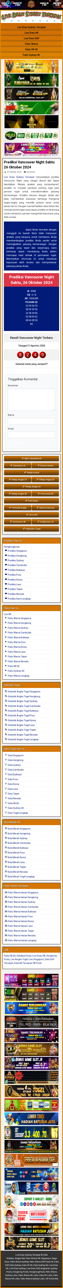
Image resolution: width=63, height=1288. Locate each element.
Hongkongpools (12, 546)
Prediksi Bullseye (16, 570)
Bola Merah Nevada (17, 872)
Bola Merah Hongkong (18, 833)
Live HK (7, 614)
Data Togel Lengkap (17, 813)
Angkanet (45, 1268)
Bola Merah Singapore (18, 828)
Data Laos (12, 789)
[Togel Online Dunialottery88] (31, 1160)
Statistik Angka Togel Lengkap (23, 739)
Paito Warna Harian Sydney (21, 902)
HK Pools (37, 963)
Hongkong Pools (20, 1272)
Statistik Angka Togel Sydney (22, 701)
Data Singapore (15, 755)
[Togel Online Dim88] (31, 80)
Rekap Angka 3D (46, 479)
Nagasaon (46, 1258)
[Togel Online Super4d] (31, 94)
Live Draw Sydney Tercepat (31, 27)
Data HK (49, 1261)
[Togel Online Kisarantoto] (31, 122)
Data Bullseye (14, 774)
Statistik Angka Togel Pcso (21, 715)
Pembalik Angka (19, 508)
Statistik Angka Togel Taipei (21, 730)
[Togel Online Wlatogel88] (31, 1077)
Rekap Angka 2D (33, 486)
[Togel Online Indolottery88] (31, 1188)
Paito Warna (31, 43)
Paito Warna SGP (37, 1261)
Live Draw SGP (31, 38)
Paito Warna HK (33, 1258)
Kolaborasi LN (46, 522)
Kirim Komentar (17, 443)
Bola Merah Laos (16, 862)
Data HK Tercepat (23, 963)
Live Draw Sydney (17, 1268)
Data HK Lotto (45, 1275)
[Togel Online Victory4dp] (31, 1008)
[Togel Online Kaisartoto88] (31, 1105)
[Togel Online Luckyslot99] (31, 1132)
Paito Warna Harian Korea (20, 921)
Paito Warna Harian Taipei (20, 931)
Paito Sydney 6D (31, 54)
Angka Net (20, 1258)
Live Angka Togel (19, 959)
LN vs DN (32, 515)
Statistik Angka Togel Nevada (22, 734)
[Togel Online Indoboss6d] (31, 994)
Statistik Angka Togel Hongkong (23, 696)
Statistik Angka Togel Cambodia (23, 706)
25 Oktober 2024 (14, 172)
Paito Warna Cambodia (19, 632)
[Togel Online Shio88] (31, 1229)
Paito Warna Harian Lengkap (22, 940)
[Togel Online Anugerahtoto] (31, 1174)
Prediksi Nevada (15, 594)
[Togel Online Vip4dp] (31, 1146)
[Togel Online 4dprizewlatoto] (31, 1091)
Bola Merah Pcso (16, 852)
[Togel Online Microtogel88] (31, 980)
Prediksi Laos (14, 584)
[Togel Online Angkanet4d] (31, 1202)
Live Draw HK (31, 32)
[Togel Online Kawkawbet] (31, 1022)
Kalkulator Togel (33, 529)
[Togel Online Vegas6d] (31, 1036)
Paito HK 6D (31, 49)
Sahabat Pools (23, 955)
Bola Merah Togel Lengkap (21, 876)
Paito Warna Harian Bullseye (21, 911)
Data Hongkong (15, 760)
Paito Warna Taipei (17, 656)
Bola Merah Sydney (17, 838)
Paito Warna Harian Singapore (22, 892)
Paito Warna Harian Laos (20, 926)
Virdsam (10, 1258)
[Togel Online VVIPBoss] (31, 66)
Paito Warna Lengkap (18, 675)
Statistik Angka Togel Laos (21, 725)
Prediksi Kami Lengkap (19, 598)
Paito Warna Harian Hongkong (22, 897)
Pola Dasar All (46, 494)
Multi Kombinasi (46, 508)
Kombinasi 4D (19, 522)
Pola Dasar (33, 501)
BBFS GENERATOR (33, 458)
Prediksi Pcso (14, 574)
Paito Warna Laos (16, 652)
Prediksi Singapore (17, 551)
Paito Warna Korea (17, 647)
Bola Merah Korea (16, 857)
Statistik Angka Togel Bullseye (22, 710)
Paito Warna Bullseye (18, 637)
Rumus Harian (46, 465)
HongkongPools (37, 1272)
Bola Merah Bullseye (17, 848)
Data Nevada (14, 798)
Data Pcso (12, 779)
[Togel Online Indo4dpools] (31, 1119)
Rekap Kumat (32, 472)
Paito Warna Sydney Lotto (33, 1278)
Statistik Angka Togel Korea (21, 720)
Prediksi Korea (14, 579)
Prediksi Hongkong (17, 555)
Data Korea (13, 784)
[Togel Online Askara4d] (31, 1049)
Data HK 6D (13, 803)
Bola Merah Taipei (16, 867)
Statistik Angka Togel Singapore (23, 691)
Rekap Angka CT (19, 479)
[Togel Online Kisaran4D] (31, 108)
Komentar (30, 172)
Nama (11, 415)
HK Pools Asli (52, 1278)
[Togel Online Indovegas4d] (31, 1243)
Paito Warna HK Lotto (28, 1275)
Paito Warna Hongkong (19, 623)
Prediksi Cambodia (17, 565)
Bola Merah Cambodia (18, 843)
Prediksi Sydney (15, 560)
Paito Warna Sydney (17, 628)
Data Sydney (14, 765)
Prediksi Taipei (14, 589)
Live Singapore (36, 959)
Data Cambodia (15, 769)
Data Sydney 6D (15, 808)
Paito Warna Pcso (16, 642)
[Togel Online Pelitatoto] (31, 135)
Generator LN (19, 465)
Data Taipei (13, 793)
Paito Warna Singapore (19, 618)
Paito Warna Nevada (17, 661)
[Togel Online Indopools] (31, 1216)
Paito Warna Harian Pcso (20, 916)
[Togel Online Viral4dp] (31, 149)
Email (11, 428)
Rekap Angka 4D (19, 494)
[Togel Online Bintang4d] (31, 1063)
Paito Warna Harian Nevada (21, 935)
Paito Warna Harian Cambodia (22, 907)
